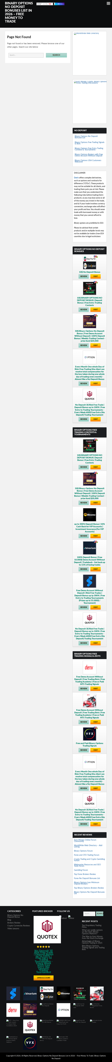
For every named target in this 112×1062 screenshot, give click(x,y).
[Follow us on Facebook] (63, 919)
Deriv (76, 178)
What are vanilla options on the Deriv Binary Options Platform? (92, 932)
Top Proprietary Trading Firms (91, 926)
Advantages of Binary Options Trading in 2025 (92, 942)
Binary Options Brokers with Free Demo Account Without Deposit (89, 155)
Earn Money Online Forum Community (85, 840)
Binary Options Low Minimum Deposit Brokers (86, 883)
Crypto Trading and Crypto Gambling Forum (89, 860)
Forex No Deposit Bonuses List (87, 878)
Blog (9, 920)
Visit (95, 276)
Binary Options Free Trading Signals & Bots (89, 143)
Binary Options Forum (83, 851)
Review (83, 276)
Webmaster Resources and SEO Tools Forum (87, 865)
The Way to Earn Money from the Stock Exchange (92, 937)
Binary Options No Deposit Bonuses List (86, 137)
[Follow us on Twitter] (72, 919)
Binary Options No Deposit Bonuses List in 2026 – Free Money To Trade (65, 1056)
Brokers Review (13, 923)
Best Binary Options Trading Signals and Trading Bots (93, 947)
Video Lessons (13, 929)
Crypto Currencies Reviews (18, 926)
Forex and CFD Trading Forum (86, 855)
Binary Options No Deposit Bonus (15, 916)
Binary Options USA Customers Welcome (88, 161)
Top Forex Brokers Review (85, 874)
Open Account (43, 978)
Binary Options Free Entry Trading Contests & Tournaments (89, 149)
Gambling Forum (81, 870)
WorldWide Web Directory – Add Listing (88, 846)
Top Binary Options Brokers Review (89, 888)
